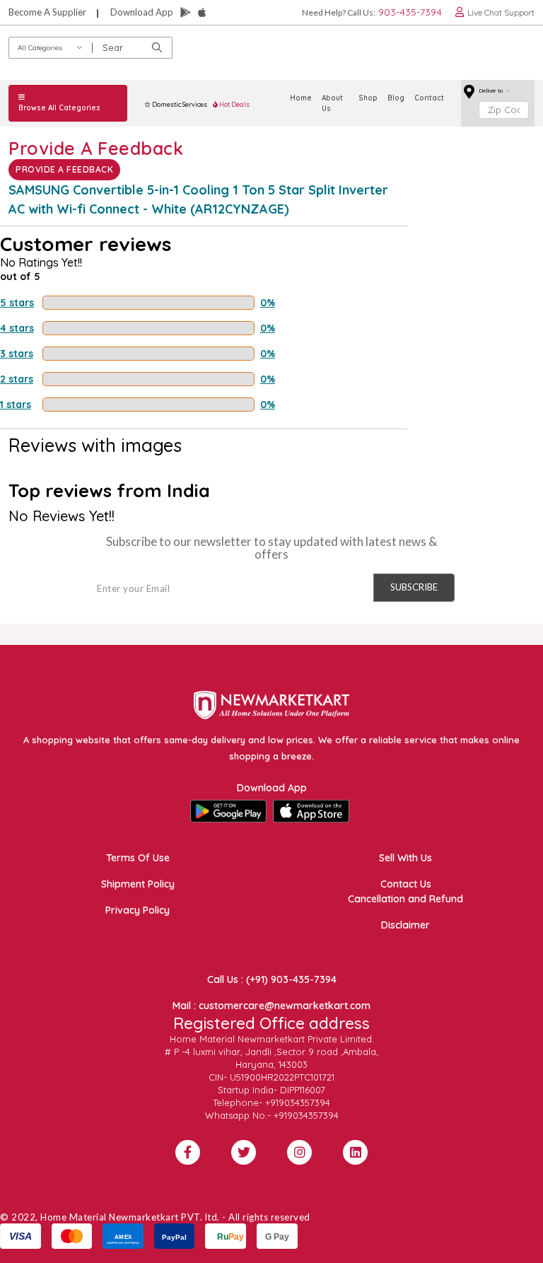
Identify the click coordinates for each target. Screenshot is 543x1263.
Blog (395, 98)
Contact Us (405, 884)
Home (301, 98)
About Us (332, 103)
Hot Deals (234, 104)
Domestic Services (179, 104)
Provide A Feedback (64, 169)
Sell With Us (405, 857)
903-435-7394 (410, 12)
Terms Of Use (138, 857)
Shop (368, 98)
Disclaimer (405, 925)
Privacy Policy (137, 910)
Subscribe (414, 587)
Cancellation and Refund (405, 898)
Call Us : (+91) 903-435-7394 (272, 979)
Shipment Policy (138, 884)
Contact (429, 98)
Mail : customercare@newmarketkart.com (271, 1005)
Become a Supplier (47, 12)
